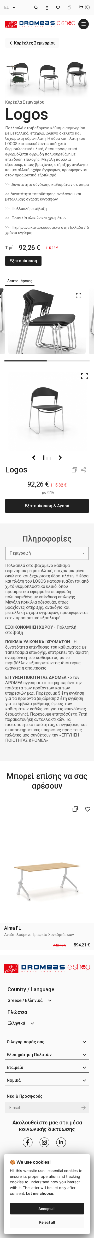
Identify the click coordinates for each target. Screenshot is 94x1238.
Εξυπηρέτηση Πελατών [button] (29, 1054)
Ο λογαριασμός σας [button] (25, 1041)
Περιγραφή (20, 553)
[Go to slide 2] (47, 457)
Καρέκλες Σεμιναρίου (35, 43)
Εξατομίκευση (23, 260)
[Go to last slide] (34, 458)
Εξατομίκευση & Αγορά (47, 505)
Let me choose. (40, 1193)
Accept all (47, 1209)
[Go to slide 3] (50, 457)
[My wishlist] (58, 7)
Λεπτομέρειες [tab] (19, 281)
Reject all (47, 1222)
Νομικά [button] (14, 1080)
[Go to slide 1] (43, 457)
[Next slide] (60, 458)
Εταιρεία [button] (15, 1067)
